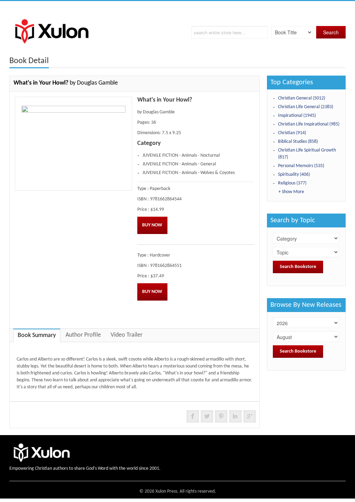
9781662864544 (166, 199)
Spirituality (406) (294, 174)
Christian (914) (292, 133)
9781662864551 (166, 265)
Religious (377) (292, 183)
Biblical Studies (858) (298, 141)
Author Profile (83, 335)
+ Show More (291, 191)
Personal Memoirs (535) (301, 165)
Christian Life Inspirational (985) (308, 124)
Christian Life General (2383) (305, 107)
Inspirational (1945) (297, 115)
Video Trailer (126, 335)
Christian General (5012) (301, 98)
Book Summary (37, 335)
